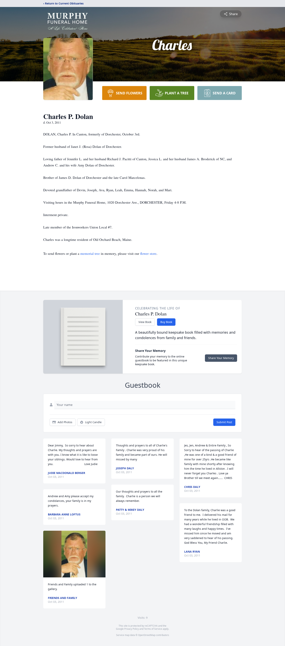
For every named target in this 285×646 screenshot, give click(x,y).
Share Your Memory (221, 358)
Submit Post (224, 422)
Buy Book (166, 322)
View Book (144, 322)
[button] (74, 554)
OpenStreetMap (146, 635)
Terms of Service (153, 628)
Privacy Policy (131, 628)
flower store (148, 253)
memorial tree (90, 253)
